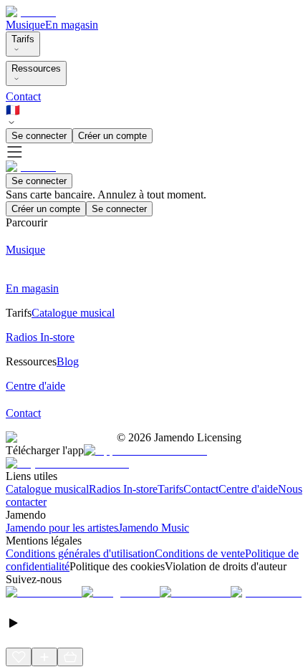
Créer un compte (112, 135)
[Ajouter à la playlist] (44, 657)
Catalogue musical (47, 489)
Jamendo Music (153, 528)
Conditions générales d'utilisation (80, 553)
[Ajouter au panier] (70, 657)
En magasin (71, 25)
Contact (23, 96)
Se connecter (39, 135)
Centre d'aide (248, 489)
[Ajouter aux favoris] (19, 657)
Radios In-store (123, 489)
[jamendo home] (31, 12)
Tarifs (22, 39)
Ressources (36, 68)
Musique (25, 25)
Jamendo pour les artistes (62, 528)
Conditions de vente (200, 553)
